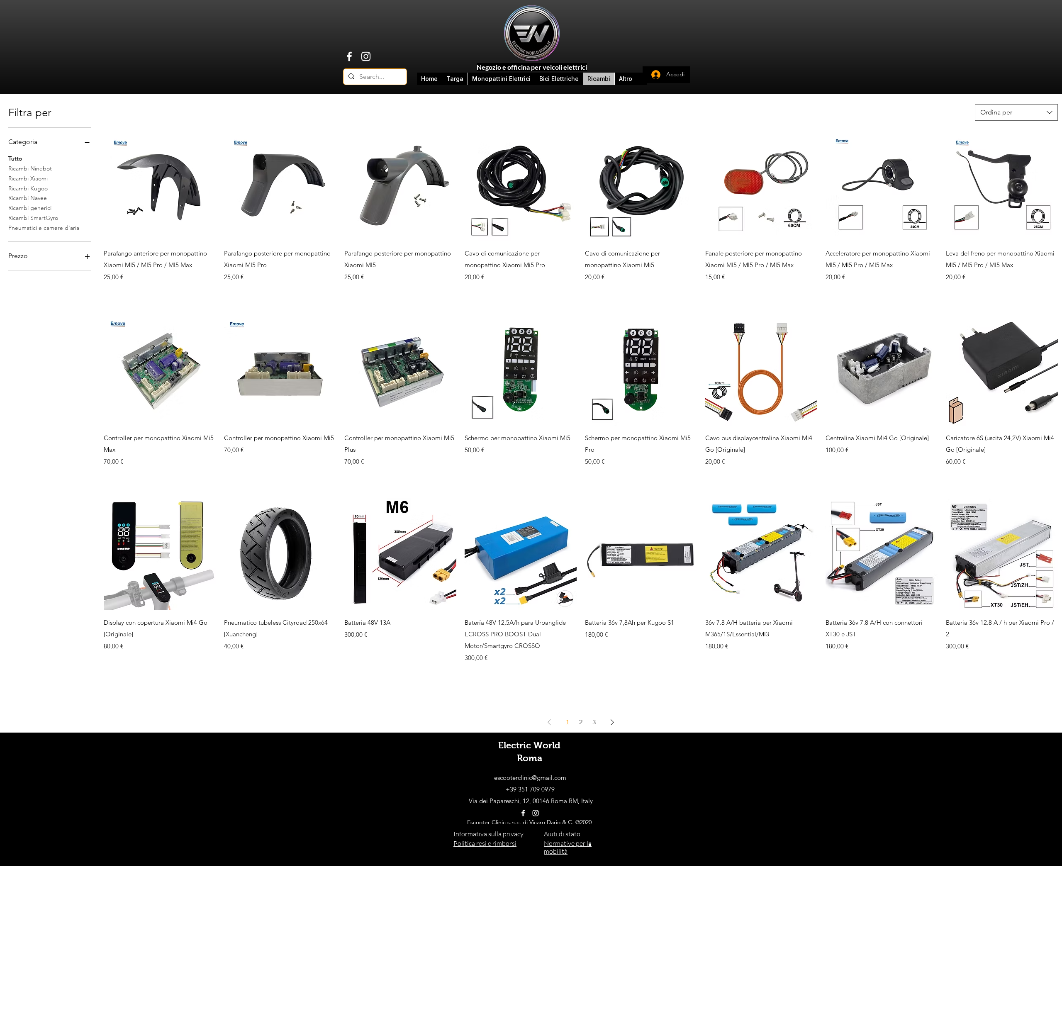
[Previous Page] (549, 722)
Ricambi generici (29, 208)
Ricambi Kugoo (28, 188)
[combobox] (1016, 112)
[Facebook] (349, 56)
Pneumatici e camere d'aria (43, 227)
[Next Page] (612, 722)
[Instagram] (366, 56)
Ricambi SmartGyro (33, 218)
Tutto (15, 158)
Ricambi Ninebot (30, 168)
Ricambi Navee (27, 198)
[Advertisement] (531, 924)
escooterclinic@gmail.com (530, 778)
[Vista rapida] (160, 185)
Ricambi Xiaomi (28, 178)
